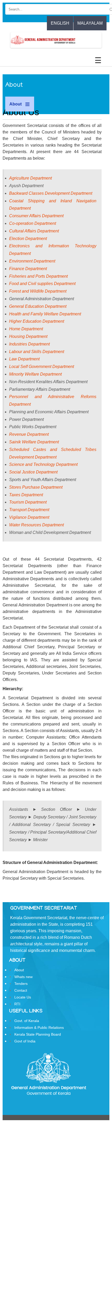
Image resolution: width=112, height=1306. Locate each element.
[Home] (27, 40)
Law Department (24, 359)
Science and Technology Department (43, 464)
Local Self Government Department (41, 366)
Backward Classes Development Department (50, 193)
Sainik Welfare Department (34, 442)
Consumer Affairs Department (36, 216)
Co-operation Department (32, 223)
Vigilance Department (29, 517)
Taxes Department (26, 495)
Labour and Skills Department (36, 351)
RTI (17, 1004)
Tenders (21, 983)
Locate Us (22, 997)
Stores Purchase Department (36, 487)
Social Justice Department (33, 472)
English (60, 23)
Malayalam (90, 23)
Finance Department (28, 268)
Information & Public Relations (39, 1027)
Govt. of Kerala (26, 1021)
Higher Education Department (36, 321)
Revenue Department (29, 434)
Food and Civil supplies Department (42, 283)
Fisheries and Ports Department (38, 276)
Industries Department (29, 344)
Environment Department (32, 261)
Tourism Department (28, 502)
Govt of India (24, 1041)
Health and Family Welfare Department (45, 314)
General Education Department (37, 306)
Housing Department (28, 336)
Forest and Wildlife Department (37, 291)
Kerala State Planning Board (37, 1034)
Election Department (28, 238)
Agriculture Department (30, 178)
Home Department (26, 329)
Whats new (23, 977)
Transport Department (29, 509)
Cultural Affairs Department (34, 231)
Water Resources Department (36, 525)
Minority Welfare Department (35, 374)
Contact (20, 990)
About (19, 970)
